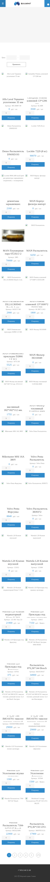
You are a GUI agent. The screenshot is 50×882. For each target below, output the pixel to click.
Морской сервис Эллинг (28, 876)
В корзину (11, 118)
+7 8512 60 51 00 (24, 870)
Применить (16, 64)
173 (38, 855)
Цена (3, 57)
